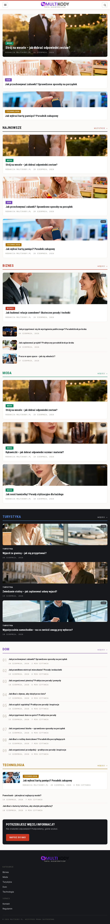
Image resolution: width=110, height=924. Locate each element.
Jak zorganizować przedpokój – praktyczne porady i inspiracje (37, 750)
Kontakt (6, 904)
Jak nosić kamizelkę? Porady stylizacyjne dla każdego (34, 494)
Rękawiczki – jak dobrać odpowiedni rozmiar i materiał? (35, 452)
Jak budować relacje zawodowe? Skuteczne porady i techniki (38, 312)
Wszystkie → (101, 128)
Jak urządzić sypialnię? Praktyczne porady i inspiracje (34, 704)
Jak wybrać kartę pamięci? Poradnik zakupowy (31, 116)
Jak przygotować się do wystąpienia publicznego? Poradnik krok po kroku (53, 329)
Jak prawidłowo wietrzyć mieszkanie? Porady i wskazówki (35, 670)
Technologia (12, 111)
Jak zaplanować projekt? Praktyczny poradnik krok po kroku (46, 342)
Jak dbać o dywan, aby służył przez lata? (27, 694)
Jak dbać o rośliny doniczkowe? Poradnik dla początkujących (37, 739)
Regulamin (7, 908)
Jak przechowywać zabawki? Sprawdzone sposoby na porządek (41, 84)
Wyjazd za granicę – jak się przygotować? (25, 553)
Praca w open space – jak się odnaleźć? (37, 356)
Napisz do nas (17, 837)
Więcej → (102, 266)
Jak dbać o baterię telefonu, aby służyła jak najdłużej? (28, 806)
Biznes (10, 308)
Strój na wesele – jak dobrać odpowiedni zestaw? (37, 48)
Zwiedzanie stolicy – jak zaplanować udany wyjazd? (30, 591)
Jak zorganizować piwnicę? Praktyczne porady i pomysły (35, 680)
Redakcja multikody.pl (18, 169)
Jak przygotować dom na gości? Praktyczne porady (32, 715)
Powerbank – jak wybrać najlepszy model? (22, 795)
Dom (8, 80)
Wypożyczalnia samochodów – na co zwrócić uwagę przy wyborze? (38, 629)
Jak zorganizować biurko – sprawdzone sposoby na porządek (37, 728)
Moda (9, 43)
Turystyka (8, 549)
